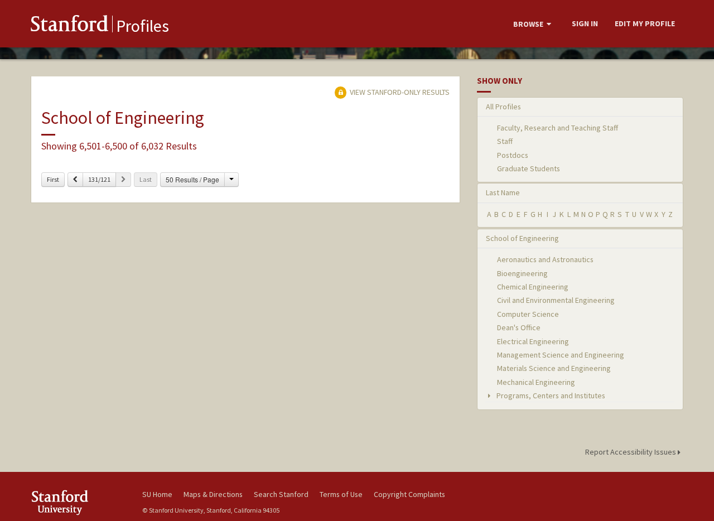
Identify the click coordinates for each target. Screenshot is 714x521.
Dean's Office (519, 327)
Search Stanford (281, 494)
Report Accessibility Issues (631, 452)
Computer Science (528, 314)
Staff (505, 141)
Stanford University (78, 502)
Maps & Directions (213, 494)
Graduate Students (528, 168)
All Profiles (503, 107)
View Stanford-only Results (399, 92)
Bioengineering (522, 273)
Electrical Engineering (533, 341)
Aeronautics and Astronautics (545, 259)
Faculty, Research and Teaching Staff (557, 128)
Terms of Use (341, 494)
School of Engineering (522, 238)
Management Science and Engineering (560, 355)
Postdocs (512, 155)
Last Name (503, 192)
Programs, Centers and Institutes (550, 395)
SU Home (157, 494)
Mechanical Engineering (536, 382)
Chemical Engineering (532, 287)
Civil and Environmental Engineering (556, 300)
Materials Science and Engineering (554, 368)
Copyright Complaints (409, 494)
